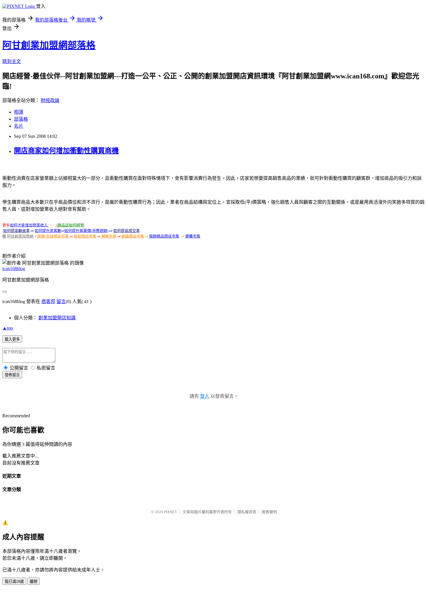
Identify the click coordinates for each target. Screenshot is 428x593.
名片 (18, 126)
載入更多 (12, 339)
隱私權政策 (246, 512)
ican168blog (13, 268)
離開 (33, 581)
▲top (7, 327)
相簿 (18, 112)
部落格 (21, 119)
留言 (61, 301)
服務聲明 (269, 512)
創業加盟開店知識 (57, 317)
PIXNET (170, 512)
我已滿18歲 (14, 581)
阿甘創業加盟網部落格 (48, 45)
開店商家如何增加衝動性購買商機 (66, 150)
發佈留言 (12, 375)
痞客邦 (48, 301)
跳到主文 (11, 61)
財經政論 (50, 100)
